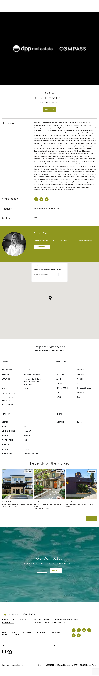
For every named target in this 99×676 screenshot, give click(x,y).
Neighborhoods (55, 632)
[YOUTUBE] (74, 635)
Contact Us (17, 635)
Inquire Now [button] (49, 110)
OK (62, 274)
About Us (42, 570)
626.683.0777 (6, 619)
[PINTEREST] (84, 630)
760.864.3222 (26, 619)
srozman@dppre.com (85, 241)
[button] (50, 298)
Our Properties (27, 632)
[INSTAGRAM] (89, 630)
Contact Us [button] (56, 570)
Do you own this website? (41, 274)
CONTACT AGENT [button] (41, 247)
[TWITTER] (74, 630)
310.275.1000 (16, 619)
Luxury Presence (18, 665)
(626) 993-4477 (65, 241)
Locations (5, 635)
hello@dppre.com (8, 622)
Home (4, 632)
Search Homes (41, 632)
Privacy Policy (91, 665)
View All (91, 518)
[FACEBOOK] (79, 630)
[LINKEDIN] (79, 635)
